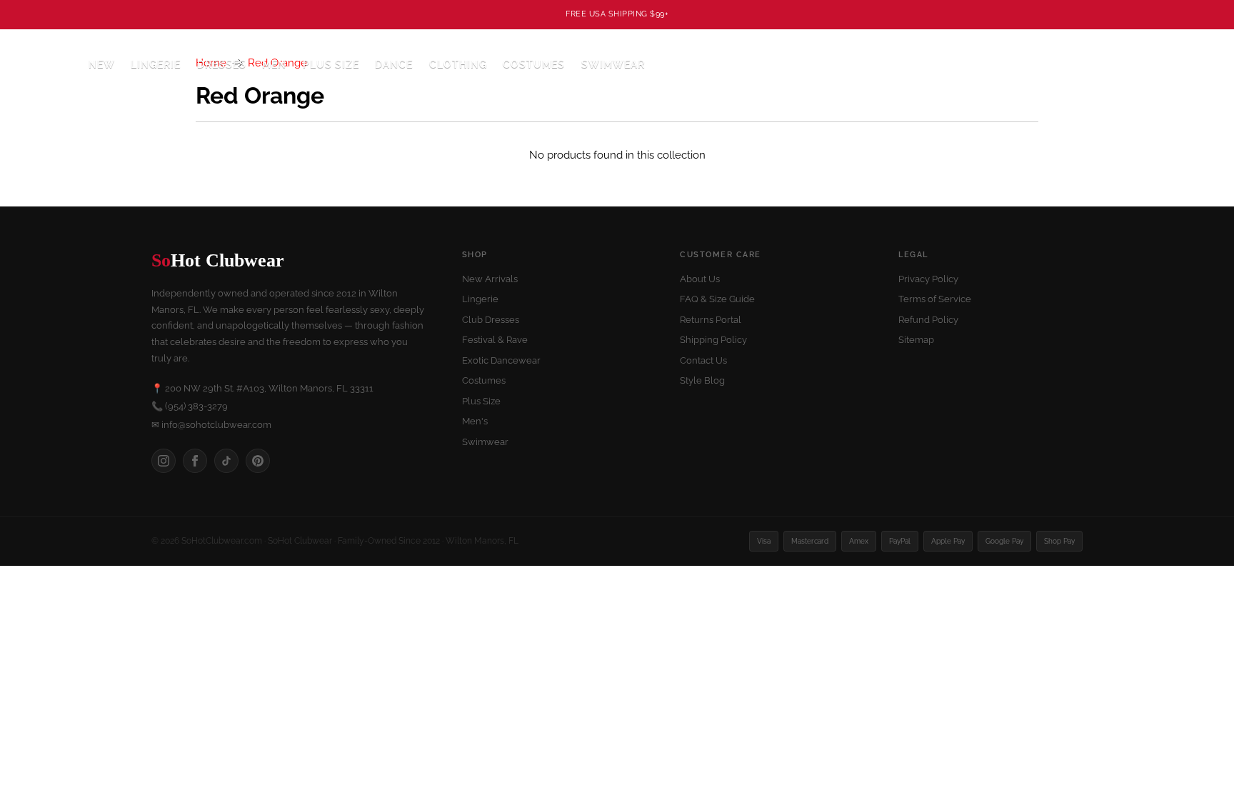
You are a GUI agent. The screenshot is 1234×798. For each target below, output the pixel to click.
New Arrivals (490, 279)
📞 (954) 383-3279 (189, 406)
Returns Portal (710, 319)
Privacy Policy (928, 279)
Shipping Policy (713, 339)
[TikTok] (226, 461)
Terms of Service (934, 299)
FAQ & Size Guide (717, 299)
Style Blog (702, 380)
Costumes (484, 380)
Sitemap (916, 339)
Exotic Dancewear (501, 360)
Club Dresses (490, 319)
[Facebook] (195, 461)
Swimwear (613, 64)
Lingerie (480, 299)
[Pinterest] (258, 461)
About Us (700, 279)
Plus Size (331, 64)
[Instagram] (163, 461)
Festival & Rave (495, 339)
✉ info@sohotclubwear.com (211, 424)
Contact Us (703, 360)
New (102, 64)
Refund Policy (928, 319)
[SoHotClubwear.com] (43, 64)
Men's (475, 421)
